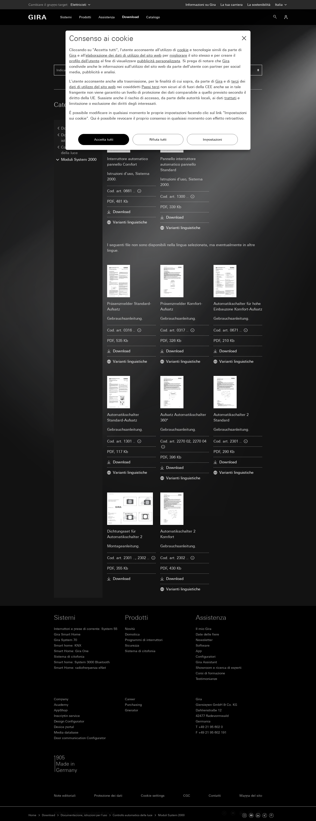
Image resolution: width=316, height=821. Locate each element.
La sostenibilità (258, 4)
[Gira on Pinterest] (271, 815)
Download (48, 815)
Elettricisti (78, 4)
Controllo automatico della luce (132, 815)
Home (32, 815)
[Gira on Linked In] (258, 815)
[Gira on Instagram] (244, 815)
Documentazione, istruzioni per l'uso (84, 815)
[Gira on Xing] (264, 815)
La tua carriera (231, 4)
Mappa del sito (250, 795)
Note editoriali (65, 795)
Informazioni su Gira (201, 4)
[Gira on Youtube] (251, 815)
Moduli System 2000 (171, 815)
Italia (279, 4)
